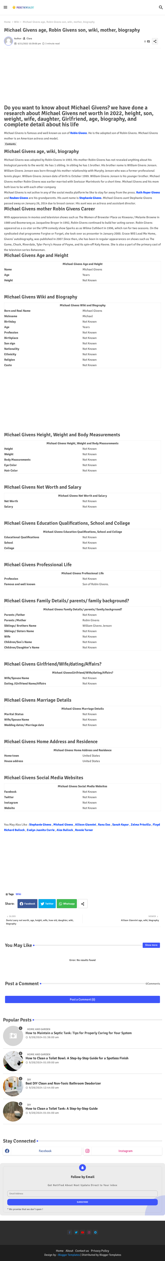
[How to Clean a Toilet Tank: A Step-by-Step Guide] (13, 1111)
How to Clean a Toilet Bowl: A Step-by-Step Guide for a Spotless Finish (77, 1058)
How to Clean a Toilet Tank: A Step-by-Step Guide (62, 1109)
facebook (45, 1151)
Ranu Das (104, 824)
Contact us (82, 1251)
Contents (10, 144)
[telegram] (95, 1232)
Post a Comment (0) (82, 999)
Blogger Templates (69, 1255)
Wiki (16, 22)
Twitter (49, 903)
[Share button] (83, 903)
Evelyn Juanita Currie (41, 830)
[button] (161, 7)
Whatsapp (69, 903)
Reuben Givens (18, 198)
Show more (151, 945)
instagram (126, 1151)
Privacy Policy (100, 1251)
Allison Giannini (86, 824)
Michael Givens (63, 824)
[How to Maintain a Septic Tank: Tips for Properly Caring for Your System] (13, 1036)
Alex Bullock (65, 830)
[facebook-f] (69, 1232)
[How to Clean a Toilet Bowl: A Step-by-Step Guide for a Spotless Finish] (13, 1061)
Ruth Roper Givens (148, 192)
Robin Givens (78, 133)
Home (7, 22)
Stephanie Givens (90, 198)
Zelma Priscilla (141, 824)
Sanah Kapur (120, 824)
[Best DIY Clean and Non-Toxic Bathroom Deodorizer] (13, 1086)
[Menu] (5, 7)
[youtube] (82, 1232)
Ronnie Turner (84, 830)
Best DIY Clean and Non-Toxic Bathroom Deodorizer (63, 1083)
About (69, 1251)
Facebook (29, 903)
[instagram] (89, 1232)
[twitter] (76, 1232)
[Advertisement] (82, 76)
